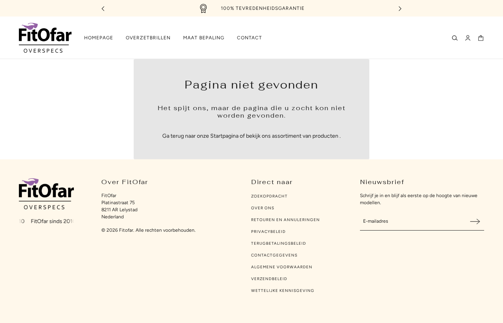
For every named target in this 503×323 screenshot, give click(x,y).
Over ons (262, 207)
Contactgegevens (274, 255)
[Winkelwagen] (480, 38)
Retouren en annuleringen (285, 219)
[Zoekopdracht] (455, 38)
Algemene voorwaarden (281, 266)
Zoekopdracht (269, 196)
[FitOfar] (45, 38)
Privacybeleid (268, 231)
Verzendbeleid (269, 278)
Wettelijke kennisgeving (282, 290)
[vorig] (102, 8)
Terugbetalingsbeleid (278, 243)
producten (325, 136)
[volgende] (400, 8)
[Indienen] (475, 221)
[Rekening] (467, 38)
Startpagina (224, 136)
